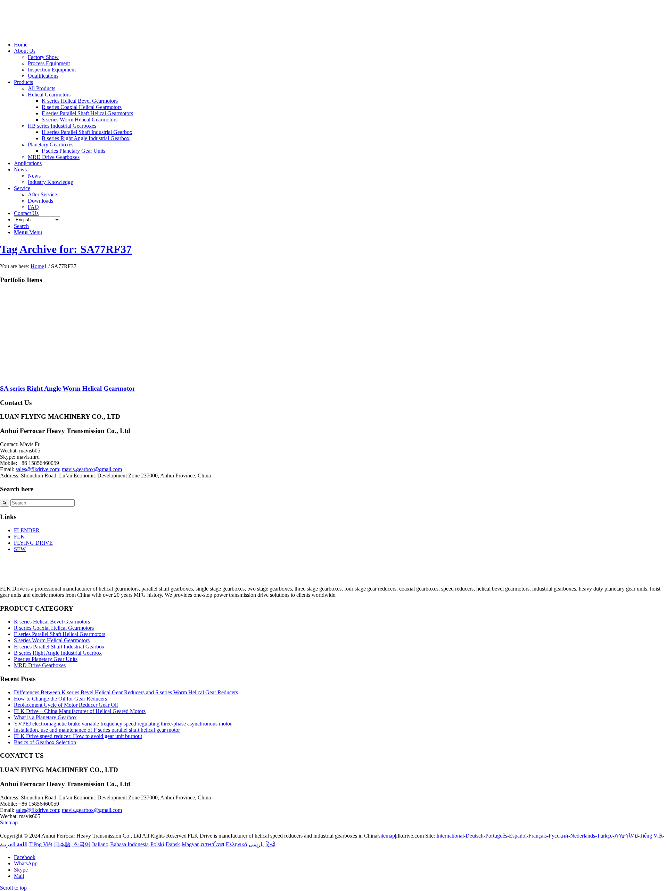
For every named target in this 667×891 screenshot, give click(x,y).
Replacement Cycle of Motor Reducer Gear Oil (66, 705)
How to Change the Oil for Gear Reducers (60, 699)
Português (496, 836)
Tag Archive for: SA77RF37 (66, 249)
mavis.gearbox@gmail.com (92, 469)
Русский (558, 836)
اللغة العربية (13, 844)
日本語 (62, 844)
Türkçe (604, 836)
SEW (20, 549)
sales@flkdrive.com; (38, 469)
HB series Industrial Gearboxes (62, 126)
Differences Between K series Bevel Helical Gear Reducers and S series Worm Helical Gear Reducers (126, 692)
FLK (19, 537)
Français (537, 836)
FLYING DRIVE (33, 543)
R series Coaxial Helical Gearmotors (54, 628)
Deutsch (475, 836)
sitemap (386, 836)
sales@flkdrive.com (37, 810)
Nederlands (582, 836)
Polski (157, 844)
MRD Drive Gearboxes (54, 157)
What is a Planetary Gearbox (45, 717)
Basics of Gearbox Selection (45, 742)
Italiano (100, 844)
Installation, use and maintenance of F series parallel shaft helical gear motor (97, 730)
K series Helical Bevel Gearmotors (52, 622)
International (450, 836)
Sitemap (9, 822)
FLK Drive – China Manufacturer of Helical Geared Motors (80, 711)
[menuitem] (340, 45)
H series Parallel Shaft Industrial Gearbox (59, 647)
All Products (41, 88)
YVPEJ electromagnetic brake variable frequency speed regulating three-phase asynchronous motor (123, 724)
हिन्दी (270, 844)
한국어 (81, 844)
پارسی (256, 844)
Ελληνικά (236, 844)
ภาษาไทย (626, 836)
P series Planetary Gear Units (45, 659)
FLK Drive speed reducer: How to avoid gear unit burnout (78, 736)
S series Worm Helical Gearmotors (52, 640)
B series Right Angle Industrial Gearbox (58, 653)
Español (518, 836)
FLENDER (27, 530)
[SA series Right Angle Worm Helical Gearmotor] (69, 375)
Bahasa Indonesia (129, 844)
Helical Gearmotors (49, 94)
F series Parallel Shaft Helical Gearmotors (59, 634)
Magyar (190, 844)
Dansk (173, 844)
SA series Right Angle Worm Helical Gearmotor (67, 388)
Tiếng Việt (651, 836)
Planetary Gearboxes (50, 144)
